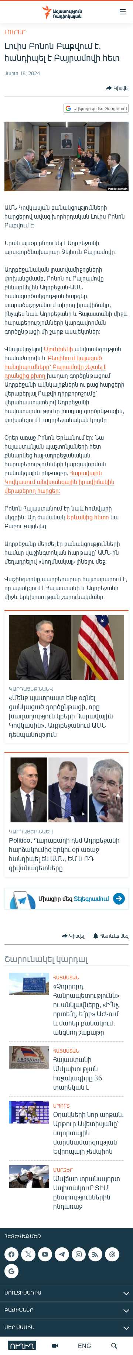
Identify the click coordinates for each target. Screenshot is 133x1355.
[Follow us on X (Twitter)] (28, 1254)
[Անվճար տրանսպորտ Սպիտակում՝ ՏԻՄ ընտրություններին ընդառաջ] (29, 1176)
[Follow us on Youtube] (45, 1254)
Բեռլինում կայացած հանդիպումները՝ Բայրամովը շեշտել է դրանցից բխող (55, 366)
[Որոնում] (114, 1346)
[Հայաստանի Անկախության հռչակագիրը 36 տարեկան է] (29, 1057)
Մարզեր (63, 1170)
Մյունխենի (58, 348)
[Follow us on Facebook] (11, 1254)
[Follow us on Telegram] (62, 1254)
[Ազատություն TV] (55, 1346)
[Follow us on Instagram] (79, 1254)
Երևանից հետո (87, 516)
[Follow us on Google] (11, 1271)
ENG (84, 1345)
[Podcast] (112, 1254)
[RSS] (95, 1254)
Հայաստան (66, 977)
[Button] (117, 88)
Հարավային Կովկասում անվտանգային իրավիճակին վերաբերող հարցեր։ (59, 481)
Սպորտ (61, 1106)
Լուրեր (14, 31)
